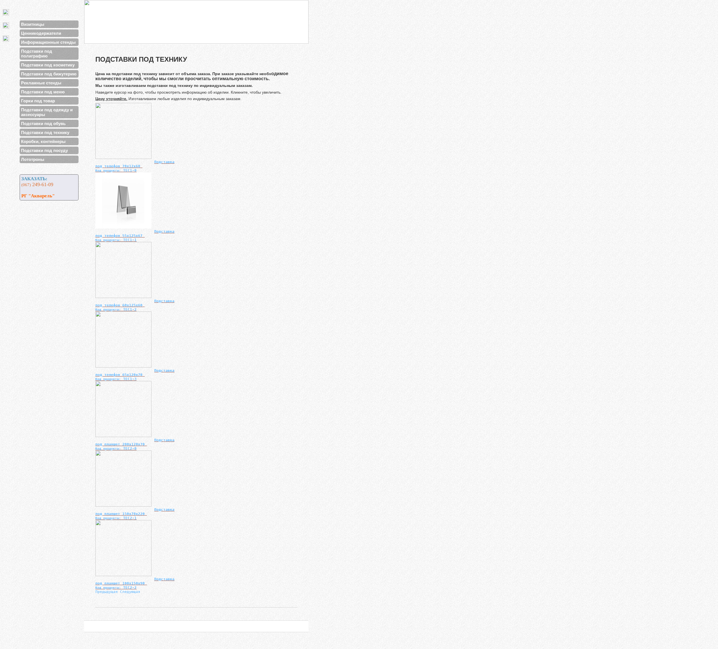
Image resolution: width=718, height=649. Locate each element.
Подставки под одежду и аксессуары (47, 112)
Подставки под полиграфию (36, 53)
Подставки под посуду (44, 150)
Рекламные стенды (41, 82)
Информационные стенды (48, 42)
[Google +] (7, 38)
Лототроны (32, 159)
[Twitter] (7, 12)
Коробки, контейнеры (43, 141)
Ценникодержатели (41, 33)
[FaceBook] (7, 25)
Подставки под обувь (43, 123)
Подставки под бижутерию (49, 73)
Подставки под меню (43, 91)
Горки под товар (38, 100)
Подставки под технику (45, 132)
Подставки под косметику (48, 65)
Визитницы (32, 24)
